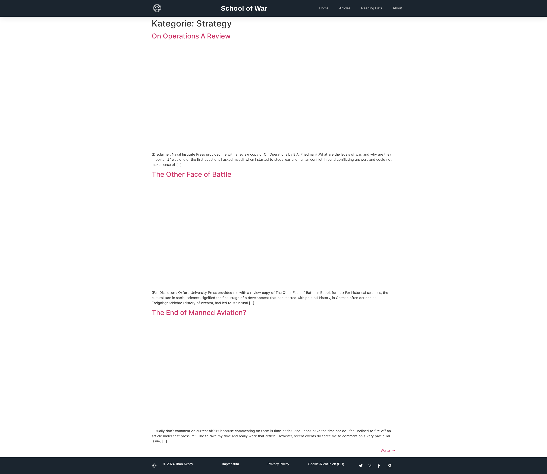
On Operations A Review (191, 36)
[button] (390, 465)
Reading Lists (371, 8)
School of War (244, 8)
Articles (344, 8)
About (397, 8)
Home (323, 8)
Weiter (388, 450)
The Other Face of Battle (191, 174)
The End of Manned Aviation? (199, 312)
